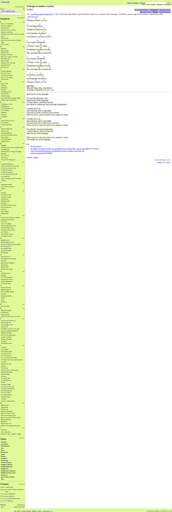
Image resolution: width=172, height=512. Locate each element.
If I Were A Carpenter (7, 172)
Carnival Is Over (5, 73)
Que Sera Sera (5, 306)
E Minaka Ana (5, 106)
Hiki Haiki (3, 153)
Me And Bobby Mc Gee (7, 242)
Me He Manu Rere (6, 246)
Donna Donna (5, 94)
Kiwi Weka (4, 203)
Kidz (2, 448)
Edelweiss (4, 112)
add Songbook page (20, 6)
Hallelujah (3, 145)
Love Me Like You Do (7, 234)
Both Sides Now (5, 59)
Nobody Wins (5, 267)
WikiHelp (34, 511)
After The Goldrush (6, 26)
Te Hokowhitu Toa (6, 380)
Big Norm (3, 48)
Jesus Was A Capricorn (7, 186)
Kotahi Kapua (4, 211)
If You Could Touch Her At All (9, 174)
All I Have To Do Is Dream (8, 30)
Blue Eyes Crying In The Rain (9, 57)
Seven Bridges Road (7, 324)
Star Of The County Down (8, 335)
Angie (2, 42)
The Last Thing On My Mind (9, 357)
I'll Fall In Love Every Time (8, 168)
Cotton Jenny (5, 79)
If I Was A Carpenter (6, 170)
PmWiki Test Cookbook (8, 471)
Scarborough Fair (6, 322)
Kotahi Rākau (5, 213)
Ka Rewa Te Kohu (6, 195)
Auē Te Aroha (5, 44)
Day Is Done (4, 83)
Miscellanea (4, 452)
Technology (4, 460)
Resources (4, 475)
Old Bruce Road (5, 273)
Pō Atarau (3, 302)
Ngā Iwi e (3, 261)
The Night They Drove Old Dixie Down (12, 360)
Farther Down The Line (7, 120)
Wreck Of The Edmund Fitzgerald (10, 425)
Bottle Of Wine (5, 61)
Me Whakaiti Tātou (6, 248)
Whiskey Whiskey (6, 419)
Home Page (4, 158)
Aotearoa (4, 442)
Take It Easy (4, 368)
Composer (3, 434)
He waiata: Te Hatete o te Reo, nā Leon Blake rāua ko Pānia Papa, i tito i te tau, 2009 (60, 149)
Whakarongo (4, 409)
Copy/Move (167, 4)
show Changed (22, 484)
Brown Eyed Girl (5, 65)
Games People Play (6, 129)
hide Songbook (21, 17)
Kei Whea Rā (4, 199)
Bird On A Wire (5, 52)
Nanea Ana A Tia (5, 256)
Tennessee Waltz (6, 384)
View (143, 4)
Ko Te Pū (3, 209)
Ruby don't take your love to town (10, 316)
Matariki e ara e (5, 240)
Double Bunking (5, 96)
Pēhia (2, 300)
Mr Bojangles (4, 252)
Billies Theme (4, 50)
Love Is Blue (4, 232)
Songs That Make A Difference (9, 331)
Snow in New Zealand (7, 477)
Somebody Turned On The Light (10, 329)
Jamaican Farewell (6, 184)
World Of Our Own (6, 423)
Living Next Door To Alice (8, 230)
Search (142, 3)
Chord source (31, 16)
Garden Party (5, 131)
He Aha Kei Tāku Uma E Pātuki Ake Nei (12, 147)
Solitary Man (4, 326)
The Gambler (4, 349)
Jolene (3, 188)
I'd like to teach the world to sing (10, 166)
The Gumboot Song (6, 351)
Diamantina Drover (6, 92)
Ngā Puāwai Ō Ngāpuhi (7, 263)
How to (2, 9)
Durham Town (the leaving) (8, 100)
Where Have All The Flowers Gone (11, 417)
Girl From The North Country (9, 135)
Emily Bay (4, 114)
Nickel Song (4, 265)
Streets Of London (6, 337)
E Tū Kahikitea (5, 110)
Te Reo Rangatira (6, 462)
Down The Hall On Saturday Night (10, 98)
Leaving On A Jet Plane (7, 219)
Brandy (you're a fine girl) (8, 63)
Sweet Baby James (6, 343)
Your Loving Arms (6, 432)
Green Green (5, 137)
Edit (148, 4)
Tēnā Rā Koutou (5, 397)
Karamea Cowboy (6, 197)
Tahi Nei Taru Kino (6, 364)
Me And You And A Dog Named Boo (11, 244)
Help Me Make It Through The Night (11, 151)
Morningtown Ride (6, 250)
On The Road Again (6, 277)
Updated (13, 434)
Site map (3, 505)
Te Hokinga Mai (5, 378)
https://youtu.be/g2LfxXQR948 (41, 153)
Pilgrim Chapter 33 (6, 289)
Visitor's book (21, 505)
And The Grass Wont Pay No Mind (11, 40)
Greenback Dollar (6, 139)
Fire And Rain (5, 122)
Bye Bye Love (5, 67)
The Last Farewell (6, 355)
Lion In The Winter (6, 223)
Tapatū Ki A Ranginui (6, 372)
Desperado (4, 87)
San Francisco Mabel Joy (8, 320)
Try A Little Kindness (6, 395)
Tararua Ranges (5, 374)
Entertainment (5, 446)
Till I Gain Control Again (7, 388)
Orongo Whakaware (6, 281)
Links (2, 450)
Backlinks (160, 4)
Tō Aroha (3, 399)
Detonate (3, 89)
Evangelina (4, 116)
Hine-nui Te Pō (5, 155)
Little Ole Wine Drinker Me (8, 225)
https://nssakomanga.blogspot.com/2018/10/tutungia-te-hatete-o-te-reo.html (56, 151)
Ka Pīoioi (3, 193)
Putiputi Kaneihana (6, 296)
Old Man (3, 275)
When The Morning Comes (8, 415)
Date (8, 434)
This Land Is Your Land (7, 386)
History (153, 4)
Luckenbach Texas (6, 236)
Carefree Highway (6, 71)
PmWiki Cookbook (6, 464)
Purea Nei (4, 294)
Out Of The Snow (6, 283)
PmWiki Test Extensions (8, 473)
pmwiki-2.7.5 (17, 507)
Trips (2, 479)
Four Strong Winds (6, 124)
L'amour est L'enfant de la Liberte (10, 217)
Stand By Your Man (6, 333)
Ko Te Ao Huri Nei (6, 207)
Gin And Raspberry (6, 133)
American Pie (4, 38)
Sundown (3, 341)
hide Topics (22, 438)
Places (3, 454)
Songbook (5, 19)
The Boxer (4, 347)
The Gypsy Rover (6, 353)
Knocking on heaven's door (8, 205)
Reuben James (5, 314)
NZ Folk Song (35, 146)
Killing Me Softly (5, 201)
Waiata (19, 434)
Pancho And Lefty (6, 287)
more (23, 21)
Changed (4, 484)
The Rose (4, 362)
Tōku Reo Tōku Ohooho (8, 401)
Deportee (3, 85)
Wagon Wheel (5, 405)
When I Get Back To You (8, 413)
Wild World (4, 421)
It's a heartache (5, 176)
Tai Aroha (3, 366)
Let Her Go (4, 221)
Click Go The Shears (7, 77)
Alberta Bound (5, 28)
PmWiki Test (4, 468)
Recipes (3, 456)
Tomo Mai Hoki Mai (6, 390)
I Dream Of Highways (7, 164)
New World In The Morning (8, 259)
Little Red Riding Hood (7, 228)
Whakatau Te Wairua (7, 411)
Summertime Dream (6, 339)
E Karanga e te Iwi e (6, 104)
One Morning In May (7, 279)
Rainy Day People (6, 310)
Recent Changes (133, 3)
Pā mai (3, 298)
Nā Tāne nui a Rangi (7, 269)
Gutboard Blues (5, 141)
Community (4, 444)
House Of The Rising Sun (8, 160)
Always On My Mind (6, 32)
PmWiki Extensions (7, 466)
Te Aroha (3, 376)
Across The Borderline (7, 23)
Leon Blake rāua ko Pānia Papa (41, 14)
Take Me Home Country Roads (10, 370)
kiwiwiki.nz (160, 162)
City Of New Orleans (7, 75)
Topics (3, 439)
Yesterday (4, 430)
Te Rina (3, 382)
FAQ (24, 8)
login (2, 507)
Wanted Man (4, 407)
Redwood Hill (4, 312)
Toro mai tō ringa (5, 392)
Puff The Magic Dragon (7, 291)
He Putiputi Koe (5, 149)
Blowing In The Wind (6, 54)
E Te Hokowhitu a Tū (7, 108)
